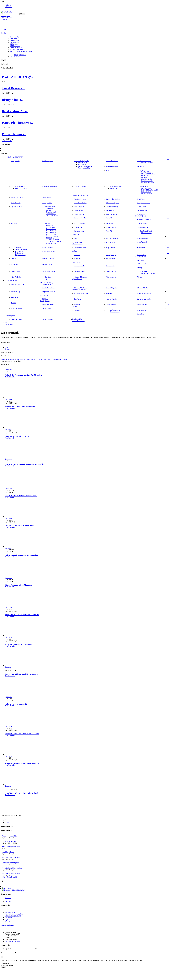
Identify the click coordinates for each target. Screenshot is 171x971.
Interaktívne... (143, 186)
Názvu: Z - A (42, 359)
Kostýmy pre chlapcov (144, 293)
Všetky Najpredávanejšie (9, 877)
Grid (6, 347)
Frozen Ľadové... (144, 161)
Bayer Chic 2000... (48, 247)
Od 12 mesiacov (15, 46)
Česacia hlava (145, 175)
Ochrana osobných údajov (13, 916)
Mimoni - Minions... (80, 277)
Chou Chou (141, 247)
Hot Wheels (141, 199)
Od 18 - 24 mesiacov (16, 47)
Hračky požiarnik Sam (113, 199)
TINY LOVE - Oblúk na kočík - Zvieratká (22, 615)
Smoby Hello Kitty (48, 304)
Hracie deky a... (16, 223)
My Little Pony (146, 188)
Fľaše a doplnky (146, 233)
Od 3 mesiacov (14, 40)
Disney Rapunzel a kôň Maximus (18, 585)
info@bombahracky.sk (13, 941)
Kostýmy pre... (15, 297)
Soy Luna (46, 277)
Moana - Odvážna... (112, 161)
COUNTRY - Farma (48, 288)
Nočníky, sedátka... (80, 223)
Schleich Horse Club (17, 284)
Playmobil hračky (47, 284)
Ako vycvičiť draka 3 (80, 288)
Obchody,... (14, 258)
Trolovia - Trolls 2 (48, 197)
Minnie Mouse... (143, 271)
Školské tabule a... (48, 308)
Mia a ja (139, 268)
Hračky (3, 29)
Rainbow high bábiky (148, 182)
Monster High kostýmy (85, 166)
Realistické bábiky (147, 181)
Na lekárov (77, 258)
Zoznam (7, 349)
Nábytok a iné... (20, 251)
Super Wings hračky (48, 271)
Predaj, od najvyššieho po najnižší (11, 359)
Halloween (109, 293)
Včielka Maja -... (111, 277)
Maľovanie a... (142, 260)
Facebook (8, 898)
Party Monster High (84, 168)
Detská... (77, 310)
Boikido (13, 303)
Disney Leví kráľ (111, 271)
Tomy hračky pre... (143, 227)
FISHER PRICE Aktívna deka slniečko (21, 496)
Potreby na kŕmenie (144, 231)
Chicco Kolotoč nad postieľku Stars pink (21, 555)
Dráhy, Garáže (78, 210)
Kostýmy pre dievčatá (81, 293)
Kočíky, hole (19, 253)
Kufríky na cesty (115, 312)
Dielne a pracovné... (112, 214)
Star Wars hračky (111, 210)
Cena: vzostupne (52, 359)
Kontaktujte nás (10, 917)
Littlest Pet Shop (146, 193)
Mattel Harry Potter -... (9, 852)
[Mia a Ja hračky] (7, 888)
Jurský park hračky (52, 215)
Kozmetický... (141, 255)
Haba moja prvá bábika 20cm (17, 436)
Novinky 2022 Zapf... (21, 249)
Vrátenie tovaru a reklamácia (14, 914)
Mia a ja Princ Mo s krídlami (11, 873)
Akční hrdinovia (48, 206)
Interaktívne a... (110, 223)
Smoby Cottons (142, 304)
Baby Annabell (110, 247)
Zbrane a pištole (79, 214)
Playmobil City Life (48, 292)
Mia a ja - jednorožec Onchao (11, 857)
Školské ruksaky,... (48, 319)
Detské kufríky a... (113, 310)
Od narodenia (14, 39)
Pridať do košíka (10, 377)
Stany (76, 238)
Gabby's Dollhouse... (112, 166)
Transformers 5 (51, 214)
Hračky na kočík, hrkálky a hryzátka (21, 51)
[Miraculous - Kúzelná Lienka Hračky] (14, 890)
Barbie (108, 170)
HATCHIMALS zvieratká (149, 190)
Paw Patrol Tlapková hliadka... (11, 846)
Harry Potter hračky (143, 203)
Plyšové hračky (77, 279)
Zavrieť (4, 967)
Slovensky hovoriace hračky (18, 49)
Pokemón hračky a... (112, 203)
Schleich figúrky (11, 280)
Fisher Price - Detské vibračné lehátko (20, 407)
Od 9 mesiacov (14, 44)
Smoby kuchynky (16, 308)
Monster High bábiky (82, 161)
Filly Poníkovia (146, 192)
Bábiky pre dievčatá (80, 247)
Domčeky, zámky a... (80, 186)
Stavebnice (77, 299)
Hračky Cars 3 (141, 214)
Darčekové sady (15, 56)
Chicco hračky (14, 37)
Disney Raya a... (16, 271)
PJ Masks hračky (16, 203)
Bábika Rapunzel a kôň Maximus (18, 644)
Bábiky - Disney (146, 172)
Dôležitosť (25, 359)
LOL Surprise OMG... (148, 174)
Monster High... (83, 162)
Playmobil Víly (15, 292)
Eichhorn (45, 299)
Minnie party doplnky (148, 273)
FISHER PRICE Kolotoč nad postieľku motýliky (25, 464)
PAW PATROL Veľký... (17, 77)
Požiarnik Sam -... (14, 134)
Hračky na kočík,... (53, 239)
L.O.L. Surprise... (47, 161)
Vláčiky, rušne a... (143, 206)
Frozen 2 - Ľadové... (147, 162)
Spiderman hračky (79, 266)
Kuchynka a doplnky (114, 186)
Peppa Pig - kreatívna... (18, 122)
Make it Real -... (47, 264)
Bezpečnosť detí (111, 242)
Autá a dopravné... (80, 206)
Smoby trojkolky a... (112, 304)
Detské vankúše (142, 242)
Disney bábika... (12, 100)
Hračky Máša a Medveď (50, 186)
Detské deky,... (78, 242)
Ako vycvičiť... (47, 203)
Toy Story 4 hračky (17, 206)
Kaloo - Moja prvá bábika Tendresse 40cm (22, 763)
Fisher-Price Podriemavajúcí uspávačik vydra (23, 375)
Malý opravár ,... (111, 255)
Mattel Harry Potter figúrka (10, 863)
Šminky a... (14, 264)
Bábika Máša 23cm (15, 111)
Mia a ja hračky (15, 161)
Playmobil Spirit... (111, 288)
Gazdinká (77, 255)
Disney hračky (141, 264)
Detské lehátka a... (111, 227)
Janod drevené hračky (144, 299)
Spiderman (49, 208)
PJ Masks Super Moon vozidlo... (12, 868)
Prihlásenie (8, 919)
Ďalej (7, 822)
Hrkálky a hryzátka (20, 55)
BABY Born (16, 247)
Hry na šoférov (110, 258)
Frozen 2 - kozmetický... (9, 836)
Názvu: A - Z (33, 359)
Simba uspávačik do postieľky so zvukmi (21, 674)
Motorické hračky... (112, 299)
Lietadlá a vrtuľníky (112, 206)
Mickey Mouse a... (46, 282)
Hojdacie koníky (79, 231)
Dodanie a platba (10, 912)
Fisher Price (109, 231)
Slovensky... (50, 238)
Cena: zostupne (62, 359)
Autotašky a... (141, 310)
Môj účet (7, 921)
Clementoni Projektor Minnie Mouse (19, 525)
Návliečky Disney (143, 238)
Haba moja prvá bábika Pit (16, 704)
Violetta (139, 277)
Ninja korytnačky (51, 212)
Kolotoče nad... (79, 227)
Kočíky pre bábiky (18, 186)
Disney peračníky (16, 319)
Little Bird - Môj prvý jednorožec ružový (21, 793)
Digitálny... (140, 314)
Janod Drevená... (13, 88)
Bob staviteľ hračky (80, 218)
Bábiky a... (77, 304)
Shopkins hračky (146, 179)
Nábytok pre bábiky (48, 251)
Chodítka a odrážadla (144, 220)
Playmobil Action (142, 288)
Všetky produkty (7, 141)
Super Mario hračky (80, 203)
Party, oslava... (82, 164)
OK (3, 60)
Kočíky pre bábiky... (21, 188)
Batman (48, 210)
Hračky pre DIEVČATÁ (14, 157)
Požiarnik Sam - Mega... (9, 841)
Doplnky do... (114, 188)
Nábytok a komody (112, 238)
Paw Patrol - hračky (80, 199)
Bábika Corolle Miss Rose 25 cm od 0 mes (22, 734)
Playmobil (109, 218)
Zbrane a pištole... (143, 210)
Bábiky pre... (145, 177)
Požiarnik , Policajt (48, 258)
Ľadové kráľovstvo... (80, 271)
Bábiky (141, 170)
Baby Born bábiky (20, 255)
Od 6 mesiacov (14, 42)
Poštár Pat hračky (16, 277)
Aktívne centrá (142, 223)
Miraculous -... (141, 166)
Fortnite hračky (110, 266)
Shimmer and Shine (17, 197)
